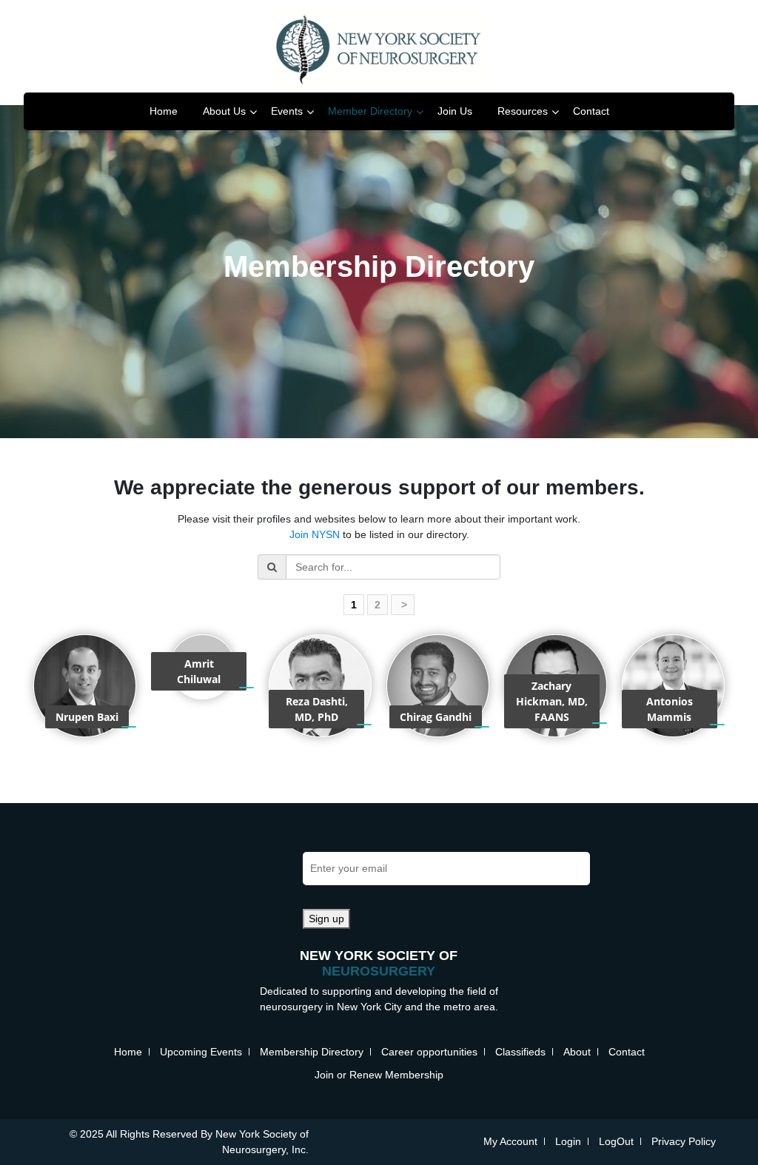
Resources (522, 111)
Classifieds (520, 1052)
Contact (591, 111)
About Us (224, 111)
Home (164, 111)
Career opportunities (429, 1052)
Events (287, 111)
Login (568, 1141)
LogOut (616, 1141)
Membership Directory (311, 1052)
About (577, 1052)
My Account (510, 1141)
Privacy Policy (683, 1141)
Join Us (454, 111)
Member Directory (370, 111)
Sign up (326, 918)
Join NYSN (314, 534)
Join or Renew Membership (379, 1075)
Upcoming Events (201, 1052)
